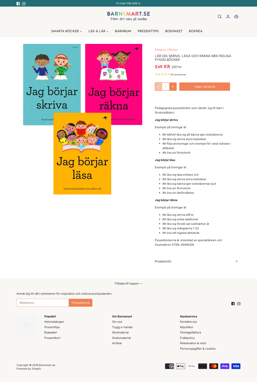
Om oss (117, 321)
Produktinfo (163, 261)
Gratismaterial (121, 338)
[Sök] (220, 16)
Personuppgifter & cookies (198, 348)
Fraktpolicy (187, 338)
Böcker (173, 49)
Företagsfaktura (190, 332)
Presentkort (52, 338)
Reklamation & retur (193, 343)
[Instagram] (23, 3)
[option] (82, 119)
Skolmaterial (120, 332)
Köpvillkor (186, 327)
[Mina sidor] (228, 16)
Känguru (160, 49)
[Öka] (172, 87)
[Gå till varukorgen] (236, 16)
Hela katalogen (54, 321)
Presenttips (52, 327)
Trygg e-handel (122, 327)
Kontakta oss (188, 321)
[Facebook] (18, 3)
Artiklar (117, 343)
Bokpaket (50, 332)
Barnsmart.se (47, 365)
